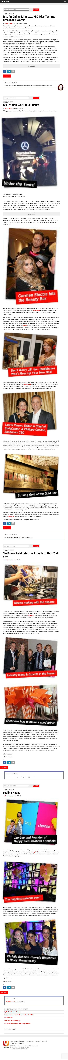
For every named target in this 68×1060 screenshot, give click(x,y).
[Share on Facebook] (4, 71)
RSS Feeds (38, 1041)
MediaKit (22, 1041)
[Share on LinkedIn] (9, 71)
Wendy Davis (8, 23)
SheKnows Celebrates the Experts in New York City (18, 1015)
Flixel (25, 325)
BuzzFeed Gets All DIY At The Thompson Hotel (17, 1023)
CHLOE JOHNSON (10, 1002)
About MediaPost (14, 1041)
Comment (7, 76)
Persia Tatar (8, 108)
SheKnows (27, 384)
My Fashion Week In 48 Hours (12, 1012)
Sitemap (44, 1041)
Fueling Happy (8, 1017)
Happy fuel (34, 852)
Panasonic (36, 310)
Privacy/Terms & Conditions (17, 1043)
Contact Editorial (30, 1041)
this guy (11, 516)
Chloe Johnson (9, 796)
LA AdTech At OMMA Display (12, 1020)
